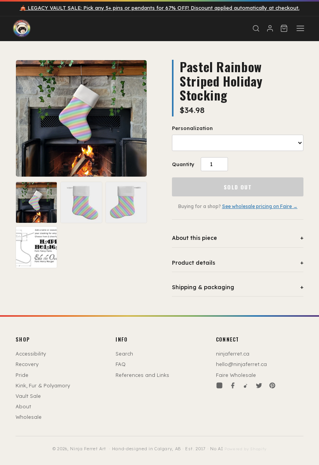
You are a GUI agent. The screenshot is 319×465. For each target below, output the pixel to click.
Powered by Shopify (245, 448)
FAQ (121, 364)
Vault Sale (28, 396)
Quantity (183, 164)
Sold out (238, 187)
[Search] (256, 28)
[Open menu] (300, 28)
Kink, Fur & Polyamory (43, 385)
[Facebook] (232, 385)
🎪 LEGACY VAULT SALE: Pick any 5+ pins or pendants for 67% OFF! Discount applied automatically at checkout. (160, 8)
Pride (22, 375)
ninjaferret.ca (232, 353)
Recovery (27, 364)
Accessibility (31, 353)
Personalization (192, 128)
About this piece (237, 237)
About (23, 406)
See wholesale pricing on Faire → (260, 206)
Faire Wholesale (236, 375)
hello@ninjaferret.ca (241, 364)
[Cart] (284, 28)
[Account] (270, 28)
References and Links (142, 375)
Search (124, 353)
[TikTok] (245, 385)
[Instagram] (219, 385)
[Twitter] (259, 385)
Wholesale (29, 417)
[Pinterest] (272, 385)
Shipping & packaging (237, 287)
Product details (237, 262)
